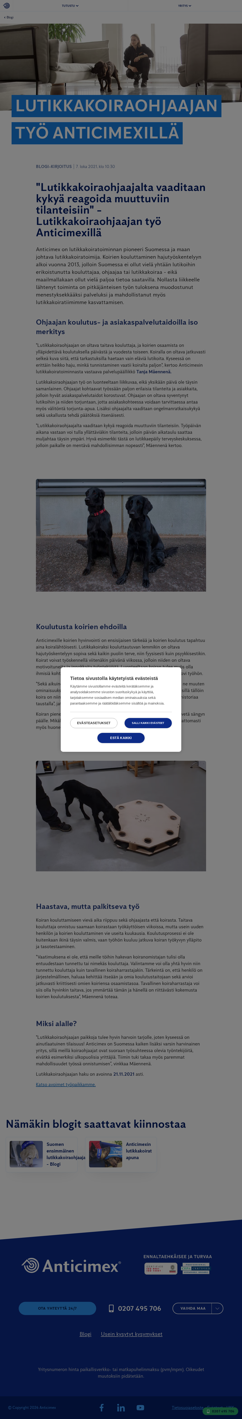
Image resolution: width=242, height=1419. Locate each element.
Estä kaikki (121, 738)
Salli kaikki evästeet (148, 723)
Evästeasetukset (94, 723)
